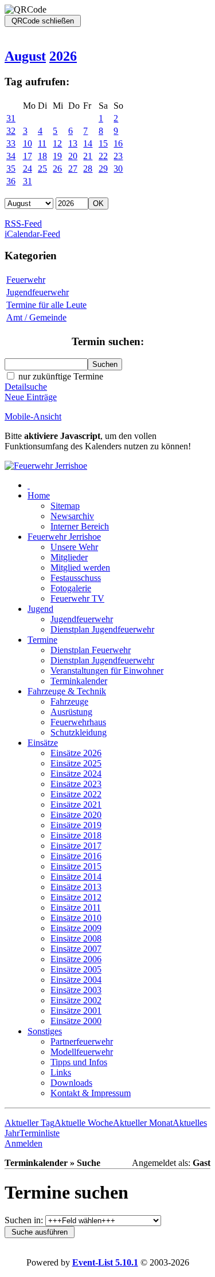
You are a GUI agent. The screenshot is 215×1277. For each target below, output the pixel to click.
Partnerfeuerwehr (81, 1041)
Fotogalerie (70, 588)
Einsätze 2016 (75, 856)
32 (10, 131)
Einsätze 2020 (75, 815)
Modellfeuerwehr (81, 1052)
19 (57, 156)
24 (27, 168)
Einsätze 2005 (75, 969)
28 (87, 168)
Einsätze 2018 (75, 835)
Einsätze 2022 (75, 794)
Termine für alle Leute (46, 305)
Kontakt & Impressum (90, 1093)
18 (42, 156)
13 (72, 143)
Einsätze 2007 (75, 949)
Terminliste (39, 1133)
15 (103, 143)
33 (10, 143)
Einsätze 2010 (75, 918)
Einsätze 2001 (75, 1010)
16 (118, 143)
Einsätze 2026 (75, 753)
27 (72, 168)
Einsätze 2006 (75, 959)
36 (10, 181)
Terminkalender (78, 681)
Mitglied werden (80, 567)
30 (118, 168)
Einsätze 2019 (75, 825)
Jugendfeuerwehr (37, 292)
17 (27, 156)
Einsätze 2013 (75, 887)
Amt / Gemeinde (36, 317)
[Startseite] (46, 466)
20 (72, 156)
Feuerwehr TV (77, 598)
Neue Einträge (31, 397)
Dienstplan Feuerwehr (90, 650)
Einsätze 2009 (75, 928)
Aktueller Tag (29, 1123)
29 (103, 168)
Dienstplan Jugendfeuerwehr (102, 629)
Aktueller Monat (143, 1123)
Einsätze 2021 (75, 804)
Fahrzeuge (69, 701)
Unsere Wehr (74, 547)
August (25, 56)
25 (42, 168)
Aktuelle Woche (83, 1123)
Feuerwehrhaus (78, 722)
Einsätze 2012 (75, 897)
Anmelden (23, 1143)
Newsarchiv (72, 516)
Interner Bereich (79, 526)
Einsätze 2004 (75, 980)
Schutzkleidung (78, 732)
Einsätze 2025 (75, 763)
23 (118, 156)
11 (42, 143)
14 (87, 143)
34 (10, 156)
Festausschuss (75, 578)
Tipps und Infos (78, 1062)
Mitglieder (69, 557)
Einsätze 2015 (75, 866)
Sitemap (65, 506)
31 (10, 118)
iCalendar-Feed (32, 234)
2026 (63, 56)
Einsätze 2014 (75, 876)
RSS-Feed (23, 223)
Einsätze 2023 (75, 784)
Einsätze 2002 (75, 1000)
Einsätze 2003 (75, 990)
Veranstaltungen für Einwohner (106, 670)
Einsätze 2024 (75, 773)
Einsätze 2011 (75, 907)
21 (87, 156)
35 (10, 168)
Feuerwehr (25, 279)
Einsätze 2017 (75, 846)
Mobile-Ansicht (33, 416)
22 (103, 156)
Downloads (71, 1083)
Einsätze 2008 (75, 938)
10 (27, 143)
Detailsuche (26, 387)
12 (57, 143)
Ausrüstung (71, 712)
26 (57, 168)
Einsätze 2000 (75, 1021)
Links (60, 1072)
